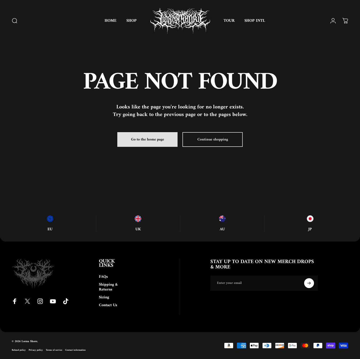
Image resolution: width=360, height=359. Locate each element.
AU (222, 229)
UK (138, 229)
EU (50, 229)
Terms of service (54, 350)
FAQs (103, 276)
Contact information (75, 350)
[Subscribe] (309, 283)
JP (310, 229)
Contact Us (108, 305)
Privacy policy (36, 350)
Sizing (104, 297)
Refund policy (19, 350)
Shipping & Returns (108, 287)
